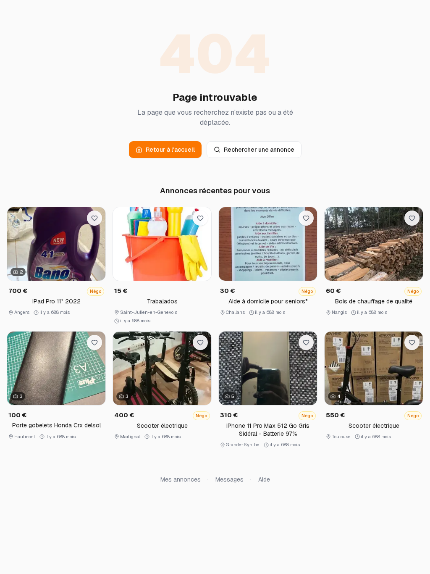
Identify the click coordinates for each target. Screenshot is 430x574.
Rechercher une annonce (259, 149)
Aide (264, 479)
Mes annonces (180, 479)
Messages (229, 479)
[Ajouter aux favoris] (94, 218)
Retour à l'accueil (170, 149)
